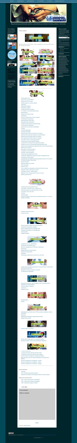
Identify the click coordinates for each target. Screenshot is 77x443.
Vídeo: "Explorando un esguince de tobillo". (29, 382)
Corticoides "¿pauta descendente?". (27, 152)
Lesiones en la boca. (25, 213)
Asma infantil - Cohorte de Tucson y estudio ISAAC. (31, 188)
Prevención (60, 65)
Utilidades (41, 1)
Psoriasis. (23, 301)
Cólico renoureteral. (25, 164)
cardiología (60, 64)
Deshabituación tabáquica (26, 106)
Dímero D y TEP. (24, 166)
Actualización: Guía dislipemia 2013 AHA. (29, 154)
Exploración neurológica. (26, 131)
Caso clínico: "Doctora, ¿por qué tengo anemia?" (30, 139)
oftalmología (60, 73)
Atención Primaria (64, 59)
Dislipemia (60, 70)
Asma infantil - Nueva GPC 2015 (27, 191)
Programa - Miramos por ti (64, 48)
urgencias (60, 62)
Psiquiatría (63, 62)
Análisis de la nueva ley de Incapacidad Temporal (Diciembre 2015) (34, 144)
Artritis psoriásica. (24, 231)
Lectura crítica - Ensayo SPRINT (27, 99)
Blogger (42, 437)
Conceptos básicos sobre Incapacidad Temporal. (30, 141)
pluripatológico (67, 70)
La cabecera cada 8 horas (26, 351)
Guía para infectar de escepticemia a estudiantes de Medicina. (32, 355)
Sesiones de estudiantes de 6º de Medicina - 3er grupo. (31, 363)
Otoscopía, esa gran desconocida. (27, 211)
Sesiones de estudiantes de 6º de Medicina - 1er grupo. (31, 360)
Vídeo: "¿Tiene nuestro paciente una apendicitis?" (30, 379)
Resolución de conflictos (25, 107)
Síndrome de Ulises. (25, 289)
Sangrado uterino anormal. (26, 318)
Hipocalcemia (23, 248)
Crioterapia (23, 371)
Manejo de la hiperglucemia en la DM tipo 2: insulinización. (32, 247)
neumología (60, 67)
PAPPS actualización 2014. (26, 174)
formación (64, 65)
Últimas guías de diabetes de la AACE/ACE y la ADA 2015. (32, 255)
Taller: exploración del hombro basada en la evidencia (31, 138)
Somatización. (23, 287)
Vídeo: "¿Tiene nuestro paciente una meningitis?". (30, 381)
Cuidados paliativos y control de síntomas (29, 102)
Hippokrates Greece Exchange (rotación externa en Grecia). (32, 172)
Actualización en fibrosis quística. (27, 157)
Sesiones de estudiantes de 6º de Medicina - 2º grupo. (31, 362)
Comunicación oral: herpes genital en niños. (29, 186)
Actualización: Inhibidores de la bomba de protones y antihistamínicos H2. (35, 155)
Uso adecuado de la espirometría (27, 118)
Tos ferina (23, 128)
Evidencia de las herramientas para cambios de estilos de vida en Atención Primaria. (37, 146)
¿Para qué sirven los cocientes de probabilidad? (30, 126)
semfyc (63, 64)
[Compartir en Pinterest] (26, 387)
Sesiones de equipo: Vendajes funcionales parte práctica (31, 225)
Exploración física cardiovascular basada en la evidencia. (32, 133)
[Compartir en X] (24, 387)
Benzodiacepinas (24, 112)
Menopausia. (23, 314)
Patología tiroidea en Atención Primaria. (28, 250)
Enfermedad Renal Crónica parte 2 (27, 122)
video (66, 64)
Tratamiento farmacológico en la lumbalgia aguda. (30, 230)
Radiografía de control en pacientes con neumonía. (30, 269)
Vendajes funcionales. (25, 233)
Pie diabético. (23, 253)
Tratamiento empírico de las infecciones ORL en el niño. (31, 190)
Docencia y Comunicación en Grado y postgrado (30, 117)
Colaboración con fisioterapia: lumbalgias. (29, 227)
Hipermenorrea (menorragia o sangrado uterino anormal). (32, 316)
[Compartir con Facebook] (25, 387)
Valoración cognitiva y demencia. (27, 286)
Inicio (12, 1)
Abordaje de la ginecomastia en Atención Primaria (30, 123)
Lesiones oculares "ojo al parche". (27, 328)
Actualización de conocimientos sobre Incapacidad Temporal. (32, 142)
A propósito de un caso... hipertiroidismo (28, 243)
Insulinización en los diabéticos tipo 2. (28, 245)
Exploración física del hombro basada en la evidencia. (31, 136)
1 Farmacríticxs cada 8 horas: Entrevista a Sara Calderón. (32, 354)
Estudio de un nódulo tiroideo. (27, 251)
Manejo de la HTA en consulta (27, 101)
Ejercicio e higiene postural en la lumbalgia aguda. (30, 228)
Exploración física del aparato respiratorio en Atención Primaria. (33, 134)
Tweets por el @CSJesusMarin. (64, 43)
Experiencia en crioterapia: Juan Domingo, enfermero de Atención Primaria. (35, 374)
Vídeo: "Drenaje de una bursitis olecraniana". (29, 373)
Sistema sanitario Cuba (25, 98)
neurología (64, 67)
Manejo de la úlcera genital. (26, 147)
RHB (66, 62)
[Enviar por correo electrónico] (22, 387)
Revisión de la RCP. (25, 161)
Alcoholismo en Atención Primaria (27, 150)
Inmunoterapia (24, 115)
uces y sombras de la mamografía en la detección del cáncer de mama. (35, 168)
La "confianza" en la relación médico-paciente (30, 110)
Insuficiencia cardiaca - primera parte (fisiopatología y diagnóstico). (34, 340)
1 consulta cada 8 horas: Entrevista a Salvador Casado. (31, 352)
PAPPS (63, 70)
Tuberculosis (23, 104)
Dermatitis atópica (24, 194)
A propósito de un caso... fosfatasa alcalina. (29, 171)
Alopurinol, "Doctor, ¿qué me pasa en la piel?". (30, 169)
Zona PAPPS (62, 49)
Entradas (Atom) (27, 425)
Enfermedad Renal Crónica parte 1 (27, 120)
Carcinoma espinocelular (25, 130)
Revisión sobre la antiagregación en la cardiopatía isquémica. (32, 339)
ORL (67, 64)
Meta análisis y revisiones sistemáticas (28, 149)
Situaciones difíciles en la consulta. (27, 163)
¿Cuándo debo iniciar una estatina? (27, 109)
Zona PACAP (62, 51)
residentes (60, 59)
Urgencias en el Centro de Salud (27, 114)
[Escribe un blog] (23, 387)
